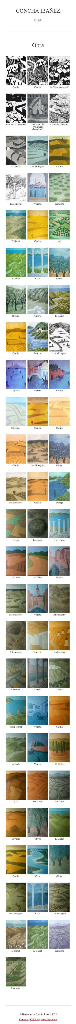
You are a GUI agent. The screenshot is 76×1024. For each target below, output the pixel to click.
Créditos (34, 1019)
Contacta (23, 1019)
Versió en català (49, 1019)
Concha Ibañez (38, 10)
